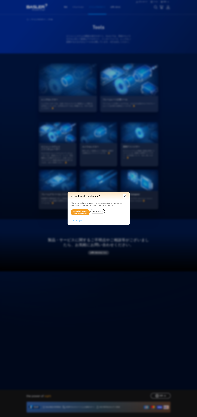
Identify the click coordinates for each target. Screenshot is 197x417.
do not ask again (77, 221)
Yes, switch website (80, 212)
